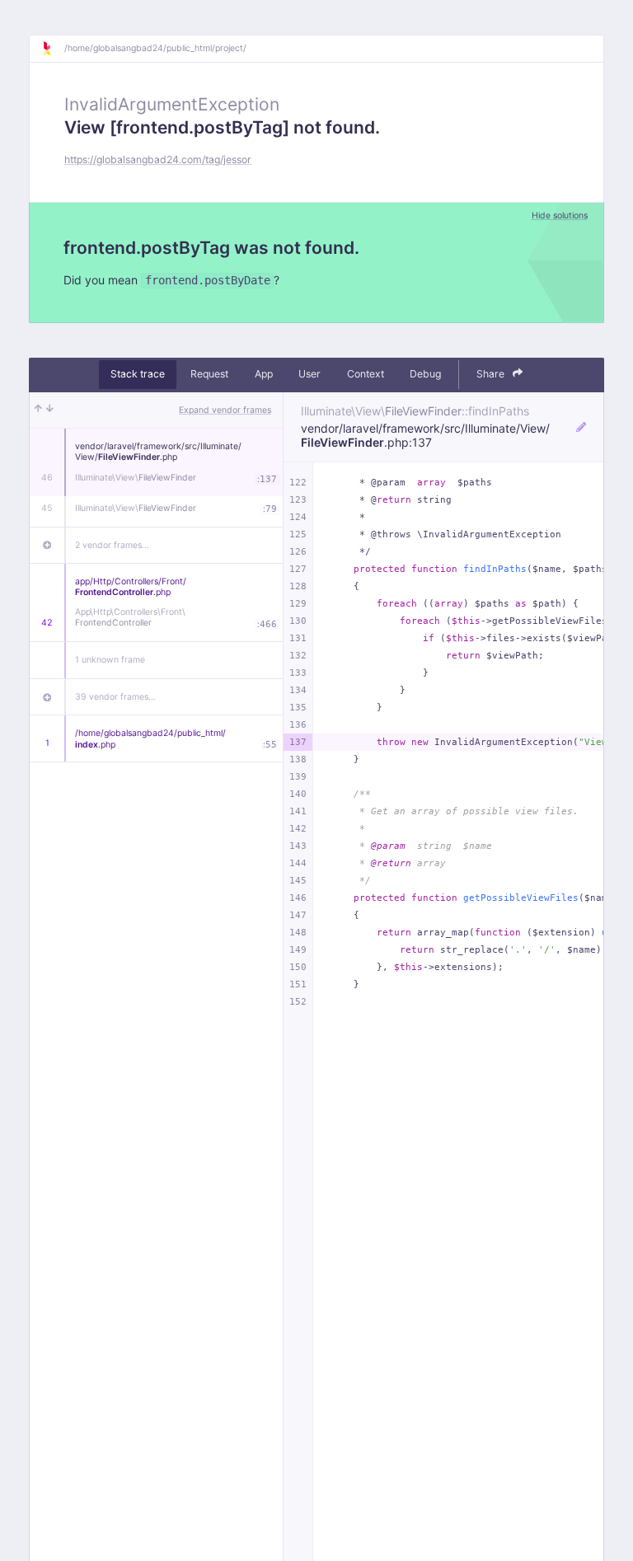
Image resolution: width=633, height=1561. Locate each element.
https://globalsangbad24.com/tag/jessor (157, 159)
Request (209, 374)
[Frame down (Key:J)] (49, 410)
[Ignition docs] (52, 48)
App (264, 374)
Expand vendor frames (225, 410)
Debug (425, 374)
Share (491, 374)
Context (365, 374)
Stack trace (137, 374)
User (309, 374)
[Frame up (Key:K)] (38, 410)
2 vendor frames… (112, 545)
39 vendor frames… (115, 696)
